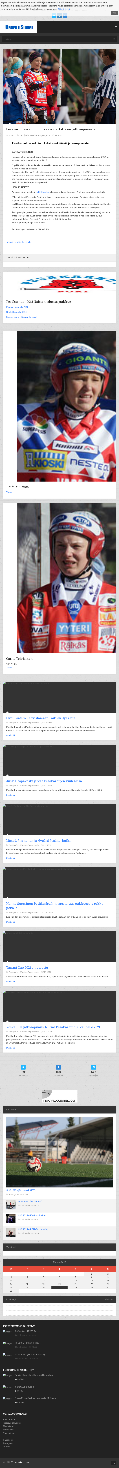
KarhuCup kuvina (24, 1386)
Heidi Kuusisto (42, 192)
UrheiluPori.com (20, 1462)
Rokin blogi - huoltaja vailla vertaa (34, 1375)
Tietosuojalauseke (12, 1423)
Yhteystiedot (9, 1433)
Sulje (114, 13)
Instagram (8, 1443)
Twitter (6, 1446)
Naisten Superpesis (40, 135)
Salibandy (25, 1205)
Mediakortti (8, 1426)
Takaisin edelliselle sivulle (18, 242)
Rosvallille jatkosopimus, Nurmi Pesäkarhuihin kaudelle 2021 (53, 1027)
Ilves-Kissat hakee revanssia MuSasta (35, 1398)
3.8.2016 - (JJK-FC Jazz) (27, 1331)
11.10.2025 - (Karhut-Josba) (32, 1215)
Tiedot (9, 492)
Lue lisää (10, 735)
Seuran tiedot (12, 317)
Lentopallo (22, 1358)
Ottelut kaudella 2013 (16, 312)
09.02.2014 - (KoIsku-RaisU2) (30, 1354)
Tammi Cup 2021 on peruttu (27, 967)
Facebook (8, 1440)
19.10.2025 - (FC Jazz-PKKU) (20, 1190)
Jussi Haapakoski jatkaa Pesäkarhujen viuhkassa (44, 781)
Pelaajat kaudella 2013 (17, 307)
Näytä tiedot (64, 9)
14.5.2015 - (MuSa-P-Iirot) (28, 1342)
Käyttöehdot (9, 1419)
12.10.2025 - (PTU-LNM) (30, 1201)
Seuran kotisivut (29, 317)
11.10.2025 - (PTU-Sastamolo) (33, 1229)
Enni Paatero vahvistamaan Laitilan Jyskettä (40, 718)
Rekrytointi (8, 1429)
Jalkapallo (14, 1194)
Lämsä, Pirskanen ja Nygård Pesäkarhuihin (39, 841)
